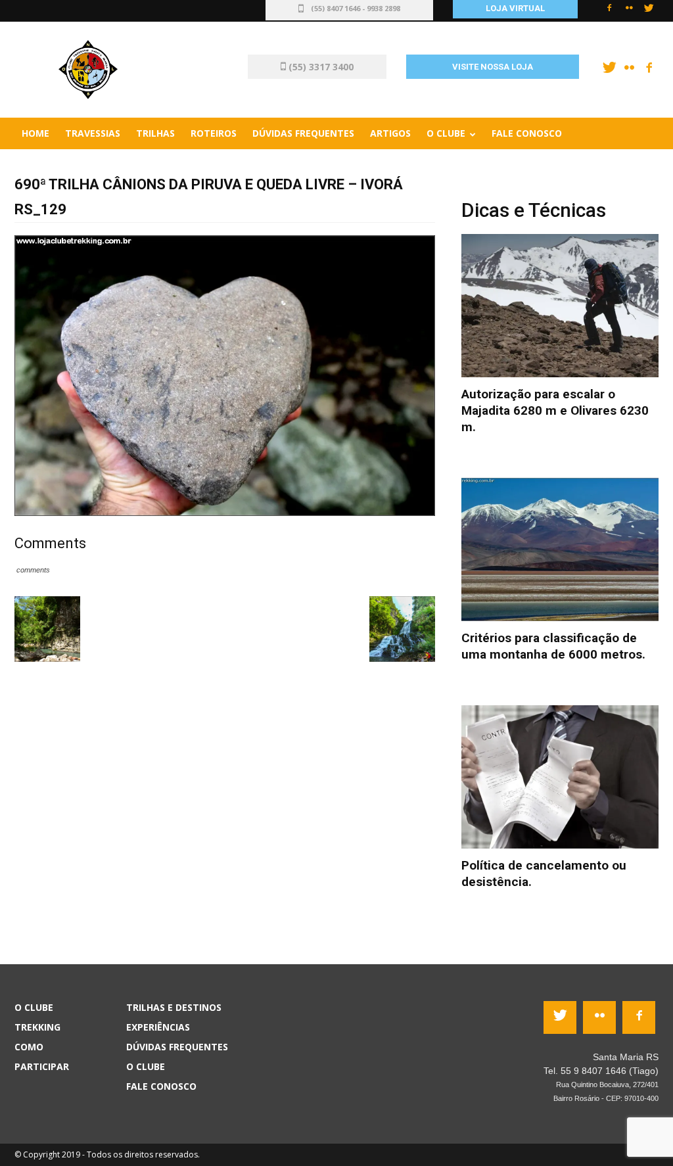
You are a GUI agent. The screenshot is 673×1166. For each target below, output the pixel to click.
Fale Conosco (527, 133)
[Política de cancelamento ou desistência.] (560, 777)
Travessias (92, 133)
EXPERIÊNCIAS (158, 1027)
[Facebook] (609, 12)
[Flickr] (629, 12)
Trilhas (155, 133)
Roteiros (214, 133)
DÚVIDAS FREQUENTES (177, 1046)
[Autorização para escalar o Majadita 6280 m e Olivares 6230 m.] (560, 305)
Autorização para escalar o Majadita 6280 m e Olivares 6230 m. (555, 410)
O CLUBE (145, 1066)
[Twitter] (649, 12)
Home (35, 133)
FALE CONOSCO (161, 1086)
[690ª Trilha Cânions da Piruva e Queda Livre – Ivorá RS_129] (224, 374)
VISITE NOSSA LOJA (492, 67)
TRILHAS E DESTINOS (173, 1007)
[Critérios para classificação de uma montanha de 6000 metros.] (560, 549)
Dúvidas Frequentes (303, 133)
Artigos (390, 133)
